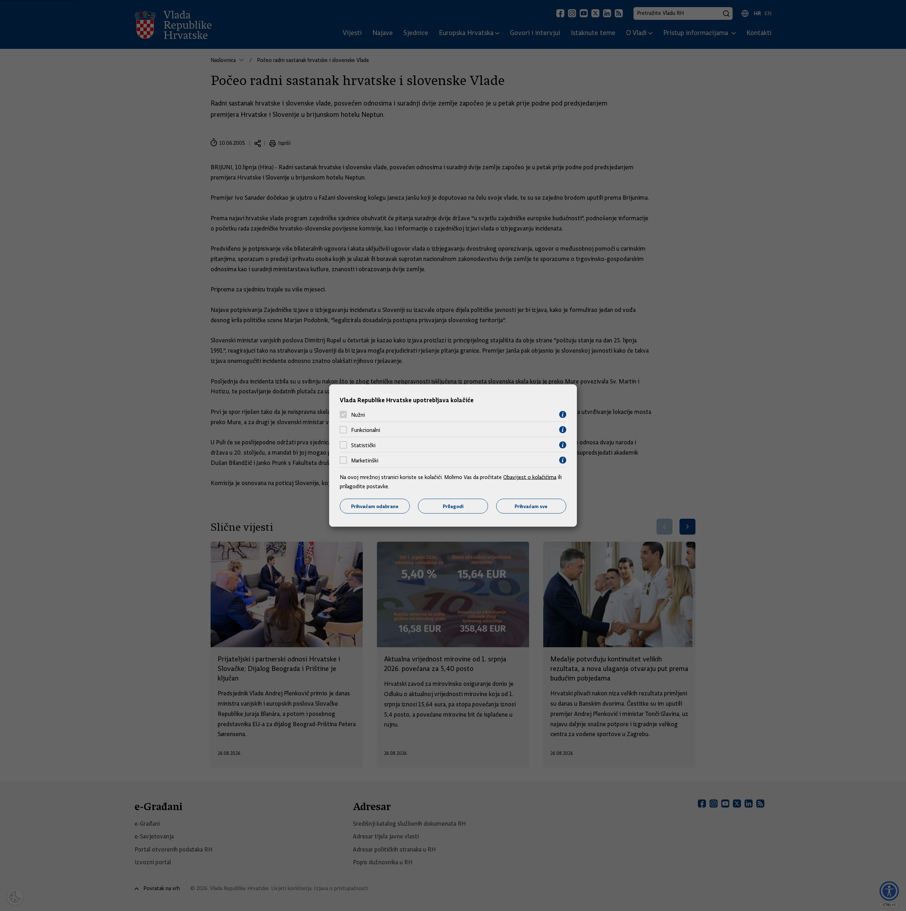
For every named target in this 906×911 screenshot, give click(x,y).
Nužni (358, 414)
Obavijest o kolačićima (529, 477)
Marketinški (364, 460)
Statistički (363, 445)
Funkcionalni (365, 430)
